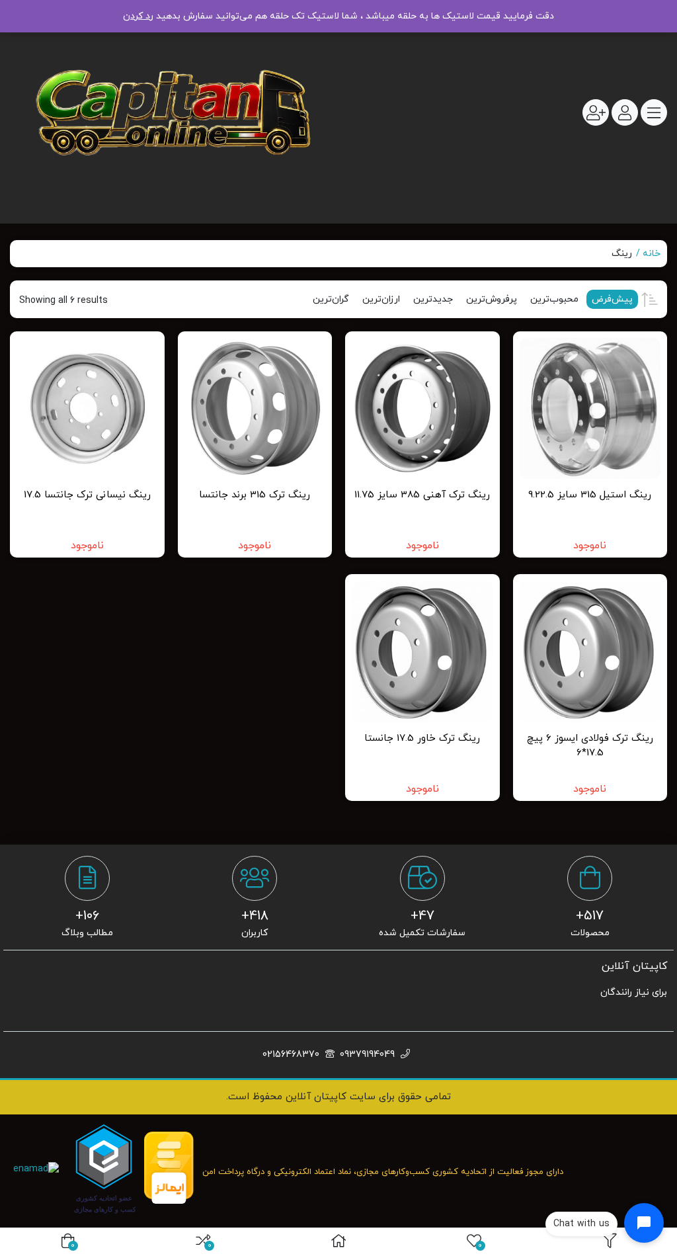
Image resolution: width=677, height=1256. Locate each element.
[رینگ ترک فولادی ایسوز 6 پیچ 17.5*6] (590, 651)
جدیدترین (433, 299)
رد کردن (138, 16)
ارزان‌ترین (381, 299)
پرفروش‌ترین (491, 299)
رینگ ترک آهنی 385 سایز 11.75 (422, 495)
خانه (651, 253)
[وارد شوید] (625, 112)
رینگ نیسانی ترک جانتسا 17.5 (87, 495)
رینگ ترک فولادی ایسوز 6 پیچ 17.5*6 (590, 746)
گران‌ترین (331, 299)
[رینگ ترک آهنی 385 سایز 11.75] (422, 409)
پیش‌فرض (612, 299)
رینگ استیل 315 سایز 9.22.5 (589, 495)
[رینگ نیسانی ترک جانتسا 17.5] (87, 409)
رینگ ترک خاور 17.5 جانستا (422, 738)
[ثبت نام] (595, 112)
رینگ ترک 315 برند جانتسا (254, 495)
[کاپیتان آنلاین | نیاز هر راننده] (171, 112)
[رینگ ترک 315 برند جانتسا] (255, 409)
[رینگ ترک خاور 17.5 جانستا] (422, 651)
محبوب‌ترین (554, 299)
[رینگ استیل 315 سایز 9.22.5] (590, 409)
